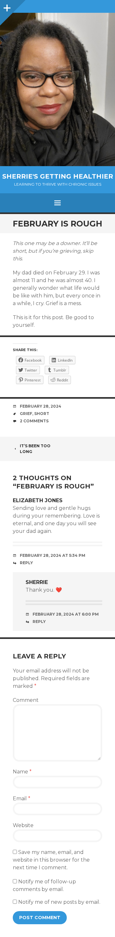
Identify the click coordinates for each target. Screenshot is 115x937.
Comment (26, 700)
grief (26, 413)
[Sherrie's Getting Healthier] (57, 89)
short (41, 413)
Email (21, 798)
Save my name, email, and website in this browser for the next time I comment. (51, 860)
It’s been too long (35, 448)
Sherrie (37, 582)
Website (23, 825)
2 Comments (34, 421)
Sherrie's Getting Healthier (57, 176)
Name (22, 772)
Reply (26, 562)
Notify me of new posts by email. (59, 902)
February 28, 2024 (40, 406)
